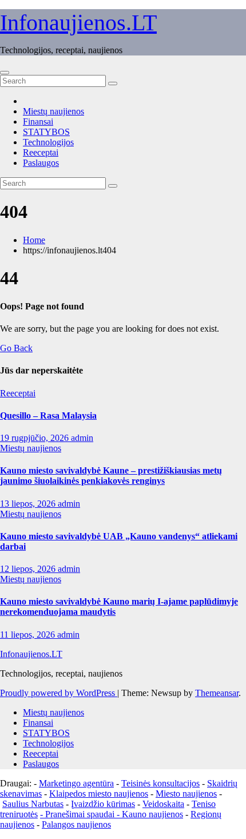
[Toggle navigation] (4, 72)
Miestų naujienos (53, 111)
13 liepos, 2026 (29, 503)
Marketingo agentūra (76, 783)
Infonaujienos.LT (78, 22)
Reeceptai (40, 152)
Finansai (38, 121)
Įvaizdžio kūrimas (103, 804)
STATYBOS (46, 132)
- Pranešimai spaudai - (81, 814)
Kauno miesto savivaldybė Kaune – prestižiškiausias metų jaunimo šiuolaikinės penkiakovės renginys (111, 476)
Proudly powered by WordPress (58, 693)
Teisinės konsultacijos (160, 783)
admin (82, 438)
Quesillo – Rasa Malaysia (48, 415)
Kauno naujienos (152, 814)
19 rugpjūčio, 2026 (35, 438)
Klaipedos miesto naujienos (98, 793)
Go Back (16, 348)
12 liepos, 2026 (29, 569)
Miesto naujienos (186, 793)
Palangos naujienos (76, 824)
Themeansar (217, 693)
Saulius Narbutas (33, 804)
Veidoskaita (163, 804)
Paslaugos (41, 163)
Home (34, 240)
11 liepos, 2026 (28, 634)
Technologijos (48, 142)
